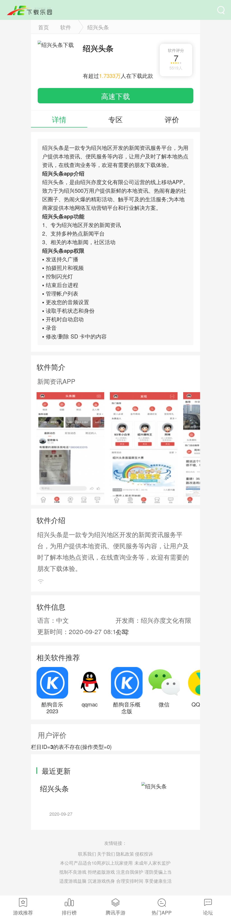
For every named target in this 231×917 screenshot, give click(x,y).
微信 (164, 704)
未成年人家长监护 (152, 862)
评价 (172, 119)
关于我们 (106, 853)
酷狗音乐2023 (52, 707)
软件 (65, 27)
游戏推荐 (23, 912)
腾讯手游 (115, 912)
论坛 (208, 912)
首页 (43, 27)
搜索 (221, 10)
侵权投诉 (144, 853)
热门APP (162, 912)
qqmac (90, 704)
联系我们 (87, 853)
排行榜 (69, 912)
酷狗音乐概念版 (126, 707)
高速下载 (115, 96)
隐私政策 (125, 853)
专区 (115, 119)
